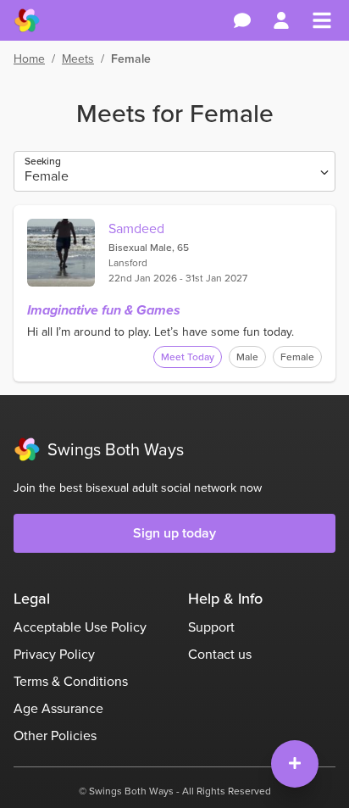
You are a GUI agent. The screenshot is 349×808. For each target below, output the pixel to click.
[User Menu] (281, 20)
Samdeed (136, 228)
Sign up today (174, 533)
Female (297, 357)
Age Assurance (58, 708)
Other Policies (55, 735)
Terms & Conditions (71, 681)
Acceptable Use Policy (80, 627)
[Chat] (242, 20)
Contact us (220, 654)
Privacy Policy (54, 654)
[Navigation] (322, 20)
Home (29, 59)
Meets (78, 59)
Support (211, 627)
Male (247, 357)
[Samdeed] (61, 253)
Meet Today (187, 357)
